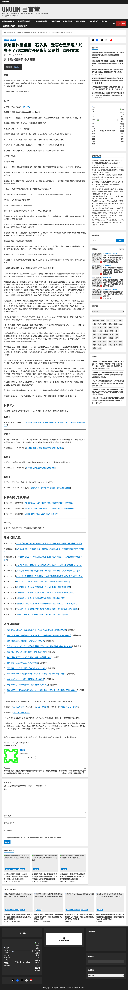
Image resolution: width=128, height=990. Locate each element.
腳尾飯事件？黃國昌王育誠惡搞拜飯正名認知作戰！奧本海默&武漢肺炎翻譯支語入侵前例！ (72, 876)
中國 (113, 320)
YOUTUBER (96, 320)
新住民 (105, 334)
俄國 (104, 324)
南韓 (115, 324)
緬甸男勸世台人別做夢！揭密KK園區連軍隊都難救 (44, 448)
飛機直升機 (84, 909)
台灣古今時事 (67, 21)
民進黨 (111, 338)
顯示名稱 (7, 816)
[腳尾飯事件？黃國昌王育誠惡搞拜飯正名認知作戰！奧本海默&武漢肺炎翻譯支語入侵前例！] (73, 863)
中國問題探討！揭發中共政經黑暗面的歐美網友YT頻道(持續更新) (40, 598)
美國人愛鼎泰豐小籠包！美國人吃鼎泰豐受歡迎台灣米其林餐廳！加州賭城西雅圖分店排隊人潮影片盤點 (97, 270)
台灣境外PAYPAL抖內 (107, 131)
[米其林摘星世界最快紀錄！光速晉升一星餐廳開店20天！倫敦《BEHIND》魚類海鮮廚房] (48, 902)
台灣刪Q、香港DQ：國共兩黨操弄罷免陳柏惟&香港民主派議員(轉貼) (42, 614)
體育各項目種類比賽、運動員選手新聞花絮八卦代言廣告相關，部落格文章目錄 (36, 630)
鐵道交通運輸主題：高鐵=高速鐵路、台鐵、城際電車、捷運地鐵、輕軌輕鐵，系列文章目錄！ (42, 690)
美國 (115, 341)
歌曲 (99, 338)
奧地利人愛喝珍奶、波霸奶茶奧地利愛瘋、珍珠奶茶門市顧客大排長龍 (97, 294)
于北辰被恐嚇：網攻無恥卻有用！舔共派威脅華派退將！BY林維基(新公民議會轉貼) (47, 609)
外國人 (95, 331)
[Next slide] (123, 249)
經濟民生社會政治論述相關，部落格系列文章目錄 (25, 641)
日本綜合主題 (15, 869)
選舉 (115, 345)
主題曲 (119, 320)
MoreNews (71, 988)
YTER (102, 320)
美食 (94, 345)
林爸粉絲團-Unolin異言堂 (68, 707)
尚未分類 (115, 289)
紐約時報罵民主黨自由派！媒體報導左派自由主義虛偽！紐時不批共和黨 (43, 587)
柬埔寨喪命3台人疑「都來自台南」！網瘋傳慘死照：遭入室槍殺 (49, 503)
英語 (110, 345)
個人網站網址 (8, 830)
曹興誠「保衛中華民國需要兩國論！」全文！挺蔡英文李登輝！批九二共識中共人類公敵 (49, 543)
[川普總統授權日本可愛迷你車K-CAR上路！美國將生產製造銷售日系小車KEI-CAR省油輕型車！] (17, 863)
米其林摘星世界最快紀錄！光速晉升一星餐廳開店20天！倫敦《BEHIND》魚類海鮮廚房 (107, 62)
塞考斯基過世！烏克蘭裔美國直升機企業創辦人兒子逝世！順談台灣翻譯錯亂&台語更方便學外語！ (107, 71)
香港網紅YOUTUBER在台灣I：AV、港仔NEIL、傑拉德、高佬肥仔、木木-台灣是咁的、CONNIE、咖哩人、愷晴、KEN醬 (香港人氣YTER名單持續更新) (108, 365)
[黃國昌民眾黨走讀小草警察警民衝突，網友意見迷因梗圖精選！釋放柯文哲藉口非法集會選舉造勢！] (45, 863)
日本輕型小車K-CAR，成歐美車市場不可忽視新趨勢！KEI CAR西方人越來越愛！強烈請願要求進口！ (108, 95)
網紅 (104, 341)
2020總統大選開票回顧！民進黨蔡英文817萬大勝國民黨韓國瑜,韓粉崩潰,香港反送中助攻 (49, 576)
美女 (120, 341)
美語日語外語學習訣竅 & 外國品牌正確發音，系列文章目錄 (29, 657)
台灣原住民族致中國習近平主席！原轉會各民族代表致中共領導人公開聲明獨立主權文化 (49, 565)
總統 (110, 341)
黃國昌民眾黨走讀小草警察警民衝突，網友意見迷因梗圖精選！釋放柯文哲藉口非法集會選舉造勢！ (44, 876)
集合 (120, 345)
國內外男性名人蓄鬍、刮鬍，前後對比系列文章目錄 (26, 668)
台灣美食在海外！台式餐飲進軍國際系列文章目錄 (25, 679)
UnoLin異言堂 (18, 707)
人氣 (94, 324)
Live (123, 23)
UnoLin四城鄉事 (42, 707)
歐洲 (104, 338)
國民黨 (116, 327)
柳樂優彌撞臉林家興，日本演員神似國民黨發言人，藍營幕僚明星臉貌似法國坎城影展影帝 (107, 374)
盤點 (94, 341)
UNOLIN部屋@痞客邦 (21, 712)
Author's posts (28, 757)
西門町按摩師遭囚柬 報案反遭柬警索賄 (40, 468)
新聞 (111, 334)
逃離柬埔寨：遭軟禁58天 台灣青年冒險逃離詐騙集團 (50, 488)
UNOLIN (8, 55)
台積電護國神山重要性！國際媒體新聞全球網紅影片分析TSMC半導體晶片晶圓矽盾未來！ (24, 771)
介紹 (99, 324)
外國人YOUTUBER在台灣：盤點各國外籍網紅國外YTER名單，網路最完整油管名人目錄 (39, 646)
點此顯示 (16, 67)
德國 (94, 334)
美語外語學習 (76, 909)
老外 (99, 345)
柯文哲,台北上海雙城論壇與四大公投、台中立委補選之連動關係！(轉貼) (43, 581)
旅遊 (116, 334)
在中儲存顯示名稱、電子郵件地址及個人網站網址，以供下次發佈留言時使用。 (34, 838)
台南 (94, 327)
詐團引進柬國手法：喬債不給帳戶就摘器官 (41, 514)
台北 (120, 324)
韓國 (99, 348)
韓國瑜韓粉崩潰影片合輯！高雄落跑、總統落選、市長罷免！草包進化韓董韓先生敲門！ (49, 571)
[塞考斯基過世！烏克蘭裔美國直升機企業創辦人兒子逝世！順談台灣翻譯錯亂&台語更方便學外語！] (79, 902)
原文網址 (26, 107)
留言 (6, 789)
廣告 (111, 331)
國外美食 (38, 909)
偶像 (110, 324)
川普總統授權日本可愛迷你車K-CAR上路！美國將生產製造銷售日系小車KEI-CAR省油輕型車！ (16, 876)
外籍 (100, 331)
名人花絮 (69, 909)
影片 (116, 331)
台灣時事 (6, 39)
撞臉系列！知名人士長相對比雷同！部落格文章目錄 (26, 652)
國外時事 (12, 39)
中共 (108, 320)
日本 (94, 338)
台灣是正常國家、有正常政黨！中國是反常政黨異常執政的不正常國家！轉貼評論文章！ (66, 771)
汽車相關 (22, 869)
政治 (99, 334)
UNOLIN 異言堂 (21, 8)
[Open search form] (114, 23)
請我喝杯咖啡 (122, 138)
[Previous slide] (120, 249)
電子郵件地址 (9, 823)
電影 (94, 348)
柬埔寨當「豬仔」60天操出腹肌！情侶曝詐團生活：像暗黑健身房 (49, 508)
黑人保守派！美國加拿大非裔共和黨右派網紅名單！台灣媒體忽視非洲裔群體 (44, 593)
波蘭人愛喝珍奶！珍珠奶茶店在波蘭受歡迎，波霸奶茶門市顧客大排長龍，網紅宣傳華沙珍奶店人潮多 (97, 258)
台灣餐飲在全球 (107, 253)
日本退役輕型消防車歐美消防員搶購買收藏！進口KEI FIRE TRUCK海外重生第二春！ (107, 88)
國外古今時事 (80, 21)
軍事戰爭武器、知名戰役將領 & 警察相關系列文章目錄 (27, 685)
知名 (99, 341)
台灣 (99, 327)
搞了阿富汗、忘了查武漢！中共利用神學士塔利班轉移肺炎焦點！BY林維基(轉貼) (46, 604)
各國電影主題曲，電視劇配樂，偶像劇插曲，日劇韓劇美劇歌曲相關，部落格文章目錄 (39, 635)
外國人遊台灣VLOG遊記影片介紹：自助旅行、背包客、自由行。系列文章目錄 (36, 674)
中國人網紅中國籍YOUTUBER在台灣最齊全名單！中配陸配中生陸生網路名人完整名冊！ (108, 391)
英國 (104, 345)
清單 (116, 338)
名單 (104, 327)
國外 (110, 327)
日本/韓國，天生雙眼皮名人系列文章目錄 (22, 663)
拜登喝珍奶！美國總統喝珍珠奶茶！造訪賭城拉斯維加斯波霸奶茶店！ (97, 282)
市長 (106, 331)
